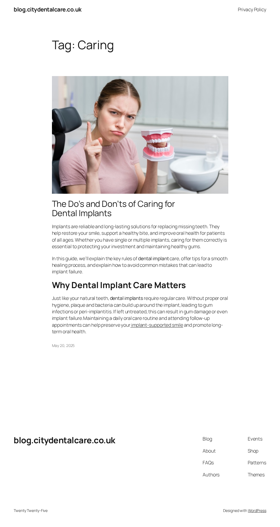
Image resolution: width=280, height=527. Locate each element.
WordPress (257, 510)
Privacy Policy (252, 9)
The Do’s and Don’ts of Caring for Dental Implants (113, 208)
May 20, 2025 (63, 345)
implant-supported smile (156, 325)
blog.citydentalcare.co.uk (47, 9)
